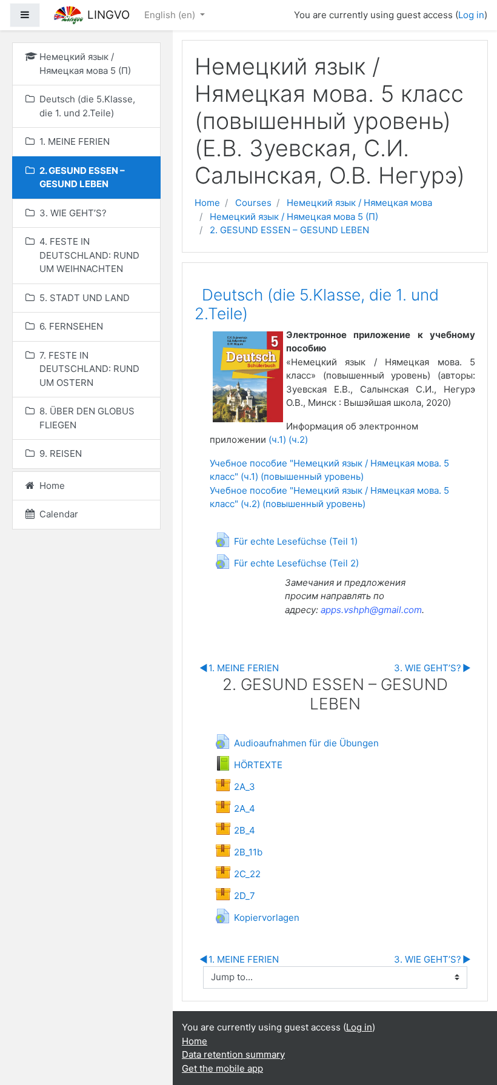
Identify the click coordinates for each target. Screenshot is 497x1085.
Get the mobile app (222, 1068)
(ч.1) (277, 439)
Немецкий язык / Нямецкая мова (359, 202)
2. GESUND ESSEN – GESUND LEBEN (289, 230)
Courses (253, 202)
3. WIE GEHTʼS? (432, 668)
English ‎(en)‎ (171, 15)
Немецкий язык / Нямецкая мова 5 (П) (294, 216)
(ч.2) (298, 439)
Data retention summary (233, 1054)
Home (207, 202)
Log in (471, 15)
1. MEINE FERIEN (239, 668)
